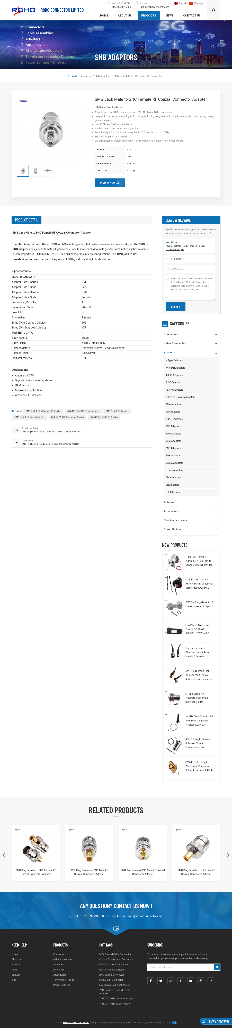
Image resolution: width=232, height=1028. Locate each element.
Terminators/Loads (175, 520)
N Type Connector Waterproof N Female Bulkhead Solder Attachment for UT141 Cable (197, 698)
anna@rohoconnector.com (154, 7)
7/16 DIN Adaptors (175, 367)
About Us (124, 15)
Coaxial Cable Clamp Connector (116, 959)
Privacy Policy (140, 1022)
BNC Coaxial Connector (111, 974)
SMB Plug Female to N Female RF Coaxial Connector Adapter (196, 872)
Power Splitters (173, 529)
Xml (130, 1022)
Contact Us (192, 15)
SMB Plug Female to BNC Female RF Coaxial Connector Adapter (36, 872)
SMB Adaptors (102, 76)
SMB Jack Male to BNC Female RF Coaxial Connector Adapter (186, 248)
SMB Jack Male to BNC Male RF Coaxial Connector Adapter (143, 872)
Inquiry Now (107, 183)
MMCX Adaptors (174, 463)
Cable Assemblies (175, 343)
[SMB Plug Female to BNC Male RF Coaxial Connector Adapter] (89, 848)
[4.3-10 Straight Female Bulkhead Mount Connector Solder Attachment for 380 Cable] (174, 745)
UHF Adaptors (173, 411)
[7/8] (174, 608)
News (169, 15)
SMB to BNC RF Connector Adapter (67, 417)
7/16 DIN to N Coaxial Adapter (115, 1003)
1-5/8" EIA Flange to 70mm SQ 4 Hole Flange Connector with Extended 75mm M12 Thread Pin (198, 561)
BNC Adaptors (173, 448)
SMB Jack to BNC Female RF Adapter (43, 411)
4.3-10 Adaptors (174, 375)
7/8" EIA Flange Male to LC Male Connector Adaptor (199, 604)
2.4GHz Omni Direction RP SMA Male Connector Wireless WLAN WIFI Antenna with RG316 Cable (199, 721)
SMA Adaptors (173, 404)
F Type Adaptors (174, 470)
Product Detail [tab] (26, 219)
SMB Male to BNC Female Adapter (83, 411)
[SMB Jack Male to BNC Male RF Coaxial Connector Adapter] (142, 848)
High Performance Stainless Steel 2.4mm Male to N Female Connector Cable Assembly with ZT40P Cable (197, 652)
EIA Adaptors (173, 492)
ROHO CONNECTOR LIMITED (62, 10)
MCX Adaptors (173, 441)
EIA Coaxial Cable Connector (114, 985)
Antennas (169, 502)
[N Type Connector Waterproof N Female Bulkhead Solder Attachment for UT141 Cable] (174, 699)
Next (228, 855)
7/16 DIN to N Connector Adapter (117, 998)
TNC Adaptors (173, 426)
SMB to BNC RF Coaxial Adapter (30, 417)
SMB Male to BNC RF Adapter (104, 417)
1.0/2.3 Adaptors (175, 419)
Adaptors (86, 76)
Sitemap (115, 1022)
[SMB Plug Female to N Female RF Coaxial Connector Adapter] (196, 848)
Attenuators (171, 511)
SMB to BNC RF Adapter (117, 411)
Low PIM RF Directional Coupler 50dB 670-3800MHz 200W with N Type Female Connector (198, 629)
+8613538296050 (121, 7)
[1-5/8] (174, 562)
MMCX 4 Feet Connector (112, 969)
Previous (4, 855)
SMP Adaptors (173, 433)
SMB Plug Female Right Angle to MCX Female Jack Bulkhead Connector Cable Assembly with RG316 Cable (199, 675)
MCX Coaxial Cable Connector (115, 954)
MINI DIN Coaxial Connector (113, 964)
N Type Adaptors (175, 360)
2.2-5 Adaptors (174, 382)
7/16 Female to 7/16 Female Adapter (114, 992)
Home (104, 15)
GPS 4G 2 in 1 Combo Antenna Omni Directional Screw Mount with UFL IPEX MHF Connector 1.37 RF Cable (199, 584)
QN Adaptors (172, 484)
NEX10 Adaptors (174, 389)
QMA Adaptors (174, 477)
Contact (16, 974)
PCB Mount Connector (111, 979)
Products (148, 15)
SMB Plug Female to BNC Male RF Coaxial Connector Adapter (89, 872)
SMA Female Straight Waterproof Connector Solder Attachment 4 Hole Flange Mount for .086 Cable (199, 766)
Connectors (171, 334)
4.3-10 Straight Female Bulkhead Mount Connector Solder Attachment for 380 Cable (199, 744)
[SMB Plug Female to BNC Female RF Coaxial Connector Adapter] (35, 848)
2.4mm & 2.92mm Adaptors (180, 397)
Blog (14, 979)
